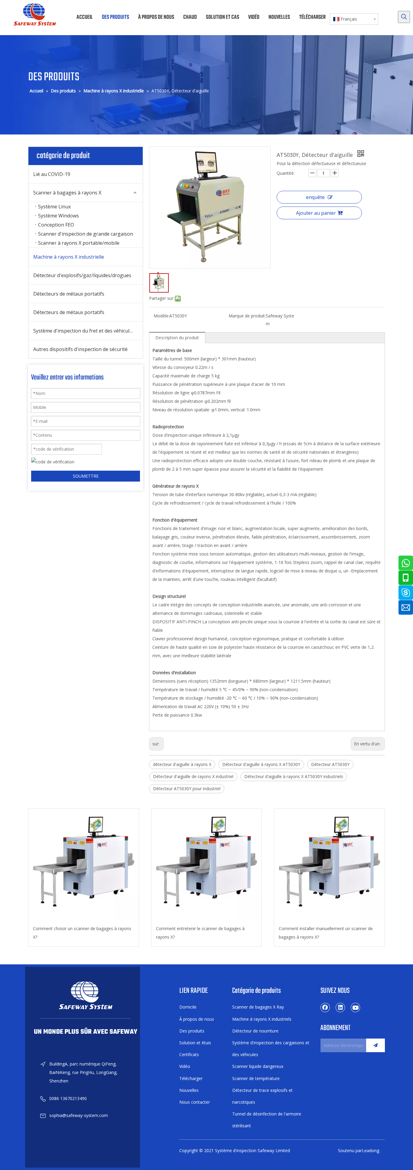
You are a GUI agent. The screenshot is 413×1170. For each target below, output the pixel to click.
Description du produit (177, 337)
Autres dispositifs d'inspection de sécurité (80, 349)
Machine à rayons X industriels (261, 1019)
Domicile (188, 1007)
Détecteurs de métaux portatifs (68, 293)
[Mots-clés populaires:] (404, 17)
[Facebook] (325, 1007)
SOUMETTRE (86, 476)
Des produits (191, 1031)
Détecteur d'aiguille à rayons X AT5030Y (261, 764)
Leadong (370, 1150)
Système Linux (54, 206)
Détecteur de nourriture (255, 1031)
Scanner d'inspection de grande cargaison (85, 233)
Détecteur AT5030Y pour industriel (186, 788)
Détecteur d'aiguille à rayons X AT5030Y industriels (293, 776)
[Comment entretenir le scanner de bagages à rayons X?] (206, 864)
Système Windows (58, 215)
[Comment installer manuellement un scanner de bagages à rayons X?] (329, 864)
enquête (315, 197)
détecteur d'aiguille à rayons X (182, 764)
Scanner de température (256, 1078)
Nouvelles (189, 1090)
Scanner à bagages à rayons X (67, 192)
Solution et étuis (195, 1043)
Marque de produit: (247, 316)
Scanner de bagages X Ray (258, 1007)
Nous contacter (194, 1102)
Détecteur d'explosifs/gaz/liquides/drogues (82, 275)
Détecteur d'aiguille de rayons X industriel (193, 776)
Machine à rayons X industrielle (68, 257)
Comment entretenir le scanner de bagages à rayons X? (200, 933)
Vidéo (184, 1066)
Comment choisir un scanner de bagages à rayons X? (82, 933)
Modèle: (161, 316)
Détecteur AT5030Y (330, 764)
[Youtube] (355, 1007)
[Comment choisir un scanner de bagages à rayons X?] (83, 864)
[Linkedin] (340, 1007)
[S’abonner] (375, 1045)
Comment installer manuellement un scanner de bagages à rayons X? (326, 933)
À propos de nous (196, 1019)
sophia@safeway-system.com (78, 1115)
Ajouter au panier (316, 213)
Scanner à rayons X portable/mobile (78, 243)
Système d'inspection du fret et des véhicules (84, 330)
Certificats (189, 1054)
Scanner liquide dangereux (257, 1066)
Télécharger (191, 1078)
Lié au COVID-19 (51, 174)
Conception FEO (56, 224)
